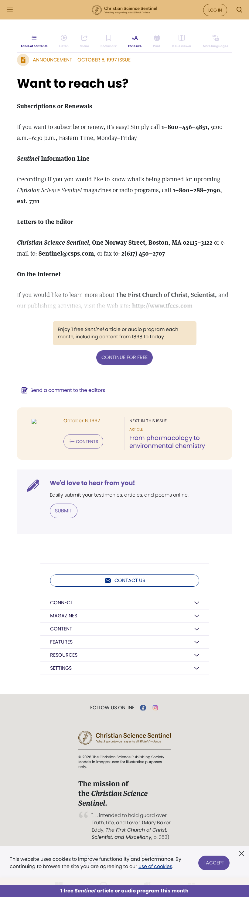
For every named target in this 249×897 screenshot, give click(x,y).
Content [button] (61, 628)
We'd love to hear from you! (92, 483)
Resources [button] (63, 654)
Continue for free (124, 357)
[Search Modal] (239, 9)
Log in (215, 10)
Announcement (52, 59)
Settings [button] (61, 668)
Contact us (129, 580)
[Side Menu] (9, 9)
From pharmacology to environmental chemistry (167, 442)
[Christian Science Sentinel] (124, 10)
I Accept (213, 862)
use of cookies (155, 866)
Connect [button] (61, 602)
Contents (87, 441)
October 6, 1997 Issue (104, 59)
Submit (63, 510)
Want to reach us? (73, 83)
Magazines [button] (63, 615)
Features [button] (61, 641)
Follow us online (112, 707)
